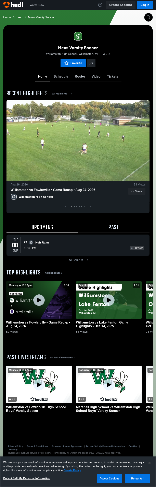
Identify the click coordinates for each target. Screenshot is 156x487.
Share (138, 191)
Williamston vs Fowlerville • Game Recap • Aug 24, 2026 (53, 190)
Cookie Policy (72, 470)
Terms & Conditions (37, 446)
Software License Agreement (67, 446)
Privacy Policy (15, 446)
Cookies (133, 446)
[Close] (149, 462)
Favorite (76, 63)
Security (13, 449)
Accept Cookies (109, 478)
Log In (145, 5)
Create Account (120, 5)
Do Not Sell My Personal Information (105, 446)
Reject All (137, 478)
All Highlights (59, 94)
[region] (78, 471)
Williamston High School (36, 196)
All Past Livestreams (61, 357)
